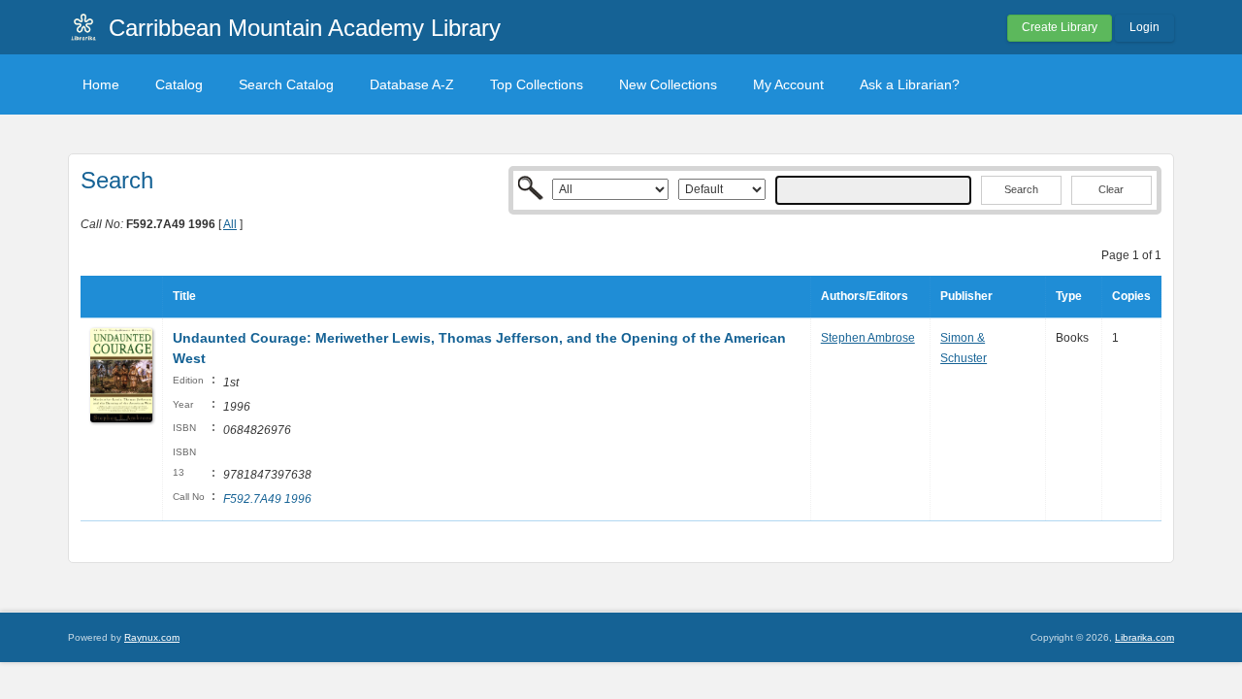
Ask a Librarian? (910, 84)
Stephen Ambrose (868, 338)
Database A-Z (412, 84)
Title (184, 296)
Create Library (1059, 27)
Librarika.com (1144, 637)
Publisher (966, 296)
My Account (788, 84)
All (230, 224)
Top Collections (536, 84)
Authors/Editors (864, 296)
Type (1069, 296)
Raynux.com (152, 637)
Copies (1131, 296)
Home (100, 84)
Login (1144, 27)
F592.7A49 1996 (267, 499)
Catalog (179, 84)
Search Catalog (286, 84)
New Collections (668, 84)
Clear (1111, 189)
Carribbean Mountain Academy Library (305, 28)
